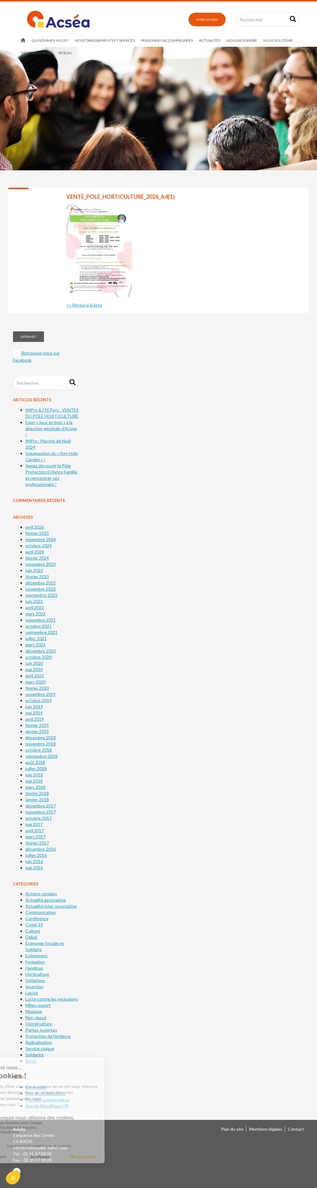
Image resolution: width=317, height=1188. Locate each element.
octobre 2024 (38, 545)
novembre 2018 (40, 743)
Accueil (23, 40)
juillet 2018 (36, 768)
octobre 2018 (38, 750)
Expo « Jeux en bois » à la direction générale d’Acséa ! (51, 428)
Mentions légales (265, 1129)
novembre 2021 (40, 619)
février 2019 (37, 725)
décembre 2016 (40, 849)
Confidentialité (36, 52)
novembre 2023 (40, 564)
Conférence (37, 918)
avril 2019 (34, 719)
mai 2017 (34, 824)
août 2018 (35, 762)
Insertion (34, 986)
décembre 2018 (40, 737)
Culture (32, 930)
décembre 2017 (40, 805)
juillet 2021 (36, 638)
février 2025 (37, 533)
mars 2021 (35, 644)
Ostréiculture (38, 1023)
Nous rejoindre (242, 40)
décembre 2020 (40, 650)
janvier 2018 (37, 799)
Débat (31, 937)
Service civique (39, 1048)
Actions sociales (41, 893)
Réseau (65, 52)
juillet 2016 (36, 855)
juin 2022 (34, 601)
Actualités (209, 40)
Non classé (35, 1017)
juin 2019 (34, 706)
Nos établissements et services (105, 40)
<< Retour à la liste (84, 305)
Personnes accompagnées (167, 40)
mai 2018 (34, 781)
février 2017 (37, 842)
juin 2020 (34, 663)
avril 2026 (34, 527)
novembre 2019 (40, 694)
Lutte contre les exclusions (51, 999)
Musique (33, 1011)
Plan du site (232, 1129)
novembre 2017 (40, 812)
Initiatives (35, 980)
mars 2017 (35, 836)
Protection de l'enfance (48, 1036)
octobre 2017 (38, 818)
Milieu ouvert (38, 1005)
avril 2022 (34, 607)
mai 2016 (34, 867)
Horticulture (37, 974)
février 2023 (37, 576)
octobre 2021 (38, 626)
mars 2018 (35, 787)
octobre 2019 (38, 700)
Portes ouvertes (41, 1030)
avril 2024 (34, 551)
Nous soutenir (278, 40)
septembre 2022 (41, 595)
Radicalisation (38, 1042)
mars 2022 (35, 613)
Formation (35, 961)
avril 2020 (34, 675)
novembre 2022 (40, 589)
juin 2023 (34, 570)
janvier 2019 (37, 731)
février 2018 (37, 793)
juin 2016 (34, 861)
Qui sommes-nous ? (50, 40)
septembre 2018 (41, 756)
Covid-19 (34, 924)
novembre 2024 (40, 539)
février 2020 (37, 688)
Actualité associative (45, 899)
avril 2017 (34, 830)
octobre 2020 (38, 657)
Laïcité (31, 992)
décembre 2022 (40, 582)
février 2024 (37, 558)
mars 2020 (35, 681)
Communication (40, 912)
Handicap (34, 968)
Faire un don (207, 19)
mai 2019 (34, 712)
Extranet (28, 336)
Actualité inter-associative (51, 906)
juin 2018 (34, 774)
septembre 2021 (41, 632)
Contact (296, 1129)
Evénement (36, 955)
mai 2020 (34, 669)
